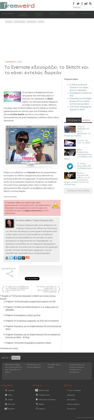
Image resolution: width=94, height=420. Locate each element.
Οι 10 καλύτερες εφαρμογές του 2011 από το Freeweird (36, 321)
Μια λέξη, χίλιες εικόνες (54, 366)
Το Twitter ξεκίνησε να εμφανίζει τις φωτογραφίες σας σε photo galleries (46, 289)
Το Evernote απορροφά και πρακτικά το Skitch (32, 343)
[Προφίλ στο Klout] (28, 259)
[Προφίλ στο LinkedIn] (20, 259)
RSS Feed (11, 404)
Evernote (9, 22)
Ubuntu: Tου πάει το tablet (83, 141)
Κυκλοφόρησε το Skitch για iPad (27, 315)
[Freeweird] (17, 5)
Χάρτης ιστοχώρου (73, 404)
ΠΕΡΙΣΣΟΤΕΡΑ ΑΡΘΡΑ (78, 190)
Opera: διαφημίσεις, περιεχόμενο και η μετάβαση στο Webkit (78, 154)
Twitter (9, 395)
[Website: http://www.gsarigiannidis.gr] (7, 259)
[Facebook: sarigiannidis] (15, 259)
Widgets (41, 404)
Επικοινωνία (71, 409)
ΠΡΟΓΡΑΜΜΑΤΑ (8, 13)
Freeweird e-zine (44, 395)
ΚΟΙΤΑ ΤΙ (10, 357)
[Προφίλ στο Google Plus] (24, 259)
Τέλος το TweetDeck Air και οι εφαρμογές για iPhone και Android (77, 131)
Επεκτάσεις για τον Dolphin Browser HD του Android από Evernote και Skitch (81, 101)
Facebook (10, 390)
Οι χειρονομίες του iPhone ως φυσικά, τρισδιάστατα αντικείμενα (77, 368)
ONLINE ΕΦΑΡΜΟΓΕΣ (24, 15)
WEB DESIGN (55, 13)
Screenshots (32, 22)
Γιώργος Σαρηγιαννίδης (43, 220)
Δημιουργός (71, 395)
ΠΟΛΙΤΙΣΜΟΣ (70, 13)
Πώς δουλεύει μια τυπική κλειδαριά (33, 366)
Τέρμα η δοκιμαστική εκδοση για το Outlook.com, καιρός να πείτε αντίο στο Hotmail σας (77, 178)
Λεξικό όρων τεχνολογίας (47, 399)
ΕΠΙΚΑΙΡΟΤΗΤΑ (86, 13)
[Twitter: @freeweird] (11, 259)
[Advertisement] (47, 43)
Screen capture (20, 22)
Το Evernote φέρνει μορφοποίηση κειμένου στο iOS (34, 302)
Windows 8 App (44, 390)
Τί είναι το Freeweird (74, 390)
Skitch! (41, 22)
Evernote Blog (12, 197)
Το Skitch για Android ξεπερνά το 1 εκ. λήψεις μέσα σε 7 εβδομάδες (79, 87)
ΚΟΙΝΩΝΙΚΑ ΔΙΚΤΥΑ (39, 15)
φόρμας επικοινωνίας (33, 210)
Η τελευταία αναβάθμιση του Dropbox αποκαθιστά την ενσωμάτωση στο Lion (17, 289)
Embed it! (42, 409)
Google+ (10, 399)
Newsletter (11, 409)
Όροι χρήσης (71, 399)
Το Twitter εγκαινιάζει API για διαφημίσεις (84, 166)
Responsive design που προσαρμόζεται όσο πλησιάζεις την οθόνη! (13, 368)
